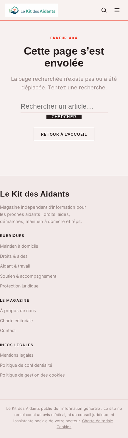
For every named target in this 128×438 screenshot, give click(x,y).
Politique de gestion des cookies (32, 374)
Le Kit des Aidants (34, 194)
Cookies (64, 426)
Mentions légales (17, 355)
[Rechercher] (104, 10)
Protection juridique (19, 285)
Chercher (64, 117)
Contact (8, 330)
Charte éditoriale (16, 320)
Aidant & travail (15, 265)
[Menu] (117, 10)
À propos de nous (18, 310)
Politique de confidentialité (26, 365)
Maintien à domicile (19, 246)
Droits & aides (14, 256)
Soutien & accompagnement (28, 276)
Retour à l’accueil (64, 134)
